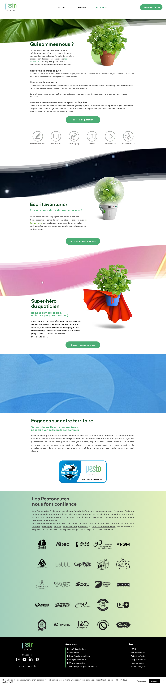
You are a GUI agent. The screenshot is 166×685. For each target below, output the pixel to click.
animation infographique (75, 526)
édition (57, 526)
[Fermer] (163, 681)
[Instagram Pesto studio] (18, 659)
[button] (81, 7)
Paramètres (141, 681)
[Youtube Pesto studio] (24, 659)
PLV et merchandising (103, 526)
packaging (47, 526)
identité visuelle (120, 523)
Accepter (154, 681)
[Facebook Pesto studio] (37, 659)
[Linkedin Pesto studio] (31, 659)
